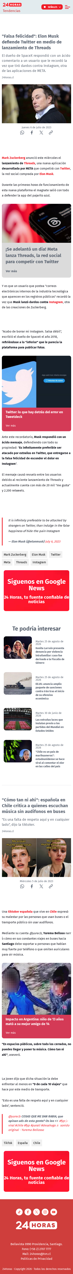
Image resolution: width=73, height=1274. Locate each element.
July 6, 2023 (52, 541)
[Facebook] (32, 132)
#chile (19, 1125)
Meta (7, 562)
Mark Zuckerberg (15, 554)
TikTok (8, 1143)
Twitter (55, 554)
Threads (21, 562)
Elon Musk (38, 554)
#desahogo (48, 1125)
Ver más (11, 271)
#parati (35, 1125)
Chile (36, 1143)
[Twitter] (41, 132)
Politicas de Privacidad (36, 1258)
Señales (52, 7)
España (23, 1143)
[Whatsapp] (22, 132)
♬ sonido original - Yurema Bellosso (38, 1127)
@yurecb (14, 1116)
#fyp (27, 1125)
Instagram (39, 562)
